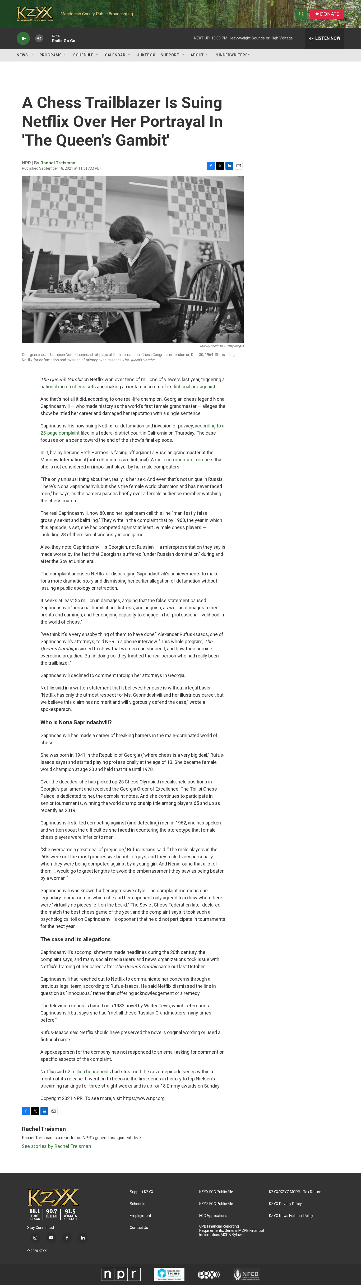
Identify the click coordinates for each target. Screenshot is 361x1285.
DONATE (329, 14)
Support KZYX (141, 1192)
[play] (23, 38)
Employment (140, 1216)
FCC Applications (213, 1216)
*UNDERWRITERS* (232, 55)
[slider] (47, 38)
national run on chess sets (68, 386)
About (197, 55)
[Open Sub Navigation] (32, 55)
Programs (50, 55)
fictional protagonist (194, 386)
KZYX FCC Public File (216, 1192)
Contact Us (139, 1228)
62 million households (88, 1071)
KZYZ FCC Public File (216, 1204)
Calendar (115, 55)
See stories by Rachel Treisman (56, 1146)
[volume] (39, 38)
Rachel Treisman (57, 162)
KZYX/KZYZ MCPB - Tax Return (295, 1192)
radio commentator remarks (184, 459)
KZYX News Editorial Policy (291, 1216)
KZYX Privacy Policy (285, 1204)
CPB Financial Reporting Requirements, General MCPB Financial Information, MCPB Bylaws (231, 1230)
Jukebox (146, 55)
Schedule (83, 55)
